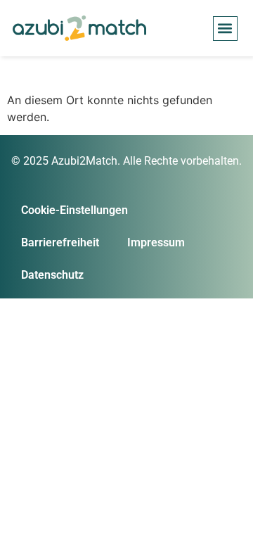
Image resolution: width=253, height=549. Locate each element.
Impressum (156, 242)
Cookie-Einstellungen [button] (74, 210)
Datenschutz (52, 275)
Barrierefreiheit (60, 242)
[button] (225, 28)
